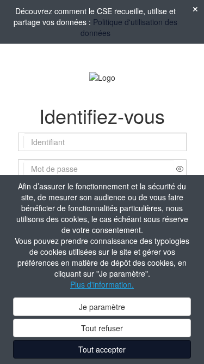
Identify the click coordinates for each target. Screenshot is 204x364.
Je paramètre (102, 306)
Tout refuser (102, 328)
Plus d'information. (102, 284)
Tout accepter (102, 349)
